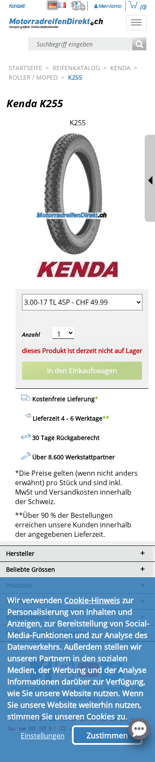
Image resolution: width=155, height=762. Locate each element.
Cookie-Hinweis (92, 600)
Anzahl (31, 334)
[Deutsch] (52, 5)
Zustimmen (107, 735)
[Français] (62, 5)
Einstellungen (43, 735)
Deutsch (52, 5)
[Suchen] (139, 44)
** (105, 418)
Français (62, 5)
